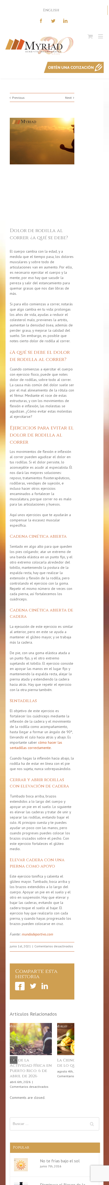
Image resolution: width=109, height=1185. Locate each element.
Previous (18, 98)
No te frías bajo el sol (60, 1161)
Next (68, 98)
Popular (21, 1147)
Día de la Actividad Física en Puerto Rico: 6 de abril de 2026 (27, 1068)
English (51, 10)
